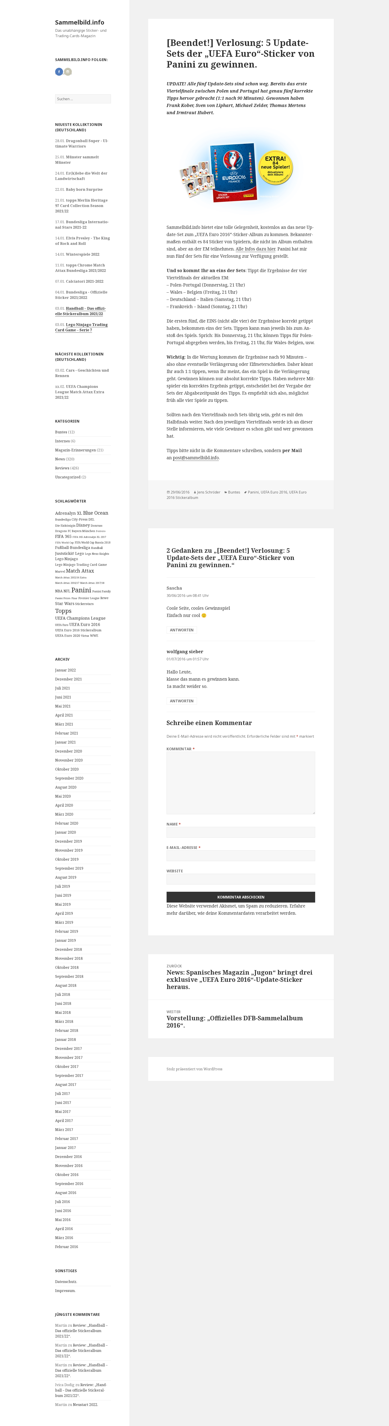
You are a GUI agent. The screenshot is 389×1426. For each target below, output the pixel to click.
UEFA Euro (61, 625)
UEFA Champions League (80, 618)
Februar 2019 (66, 931)
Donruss (96, 525)
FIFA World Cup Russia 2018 (93, 542)
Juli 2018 (62, 994)
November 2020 (69, 760)
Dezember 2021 (68, 679)
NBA (59, 591)
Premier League (89, 598)
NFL (66, 591)
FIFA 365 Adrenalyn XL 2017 (89, 537)
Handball (97, 548)
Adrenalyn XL (68, 513)
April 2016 (64, 1228)
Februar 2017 (66, 1138)
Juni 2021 (63, 697)
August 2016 (65, 1192)
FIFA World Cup (64, 542)
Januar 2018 (65, 1039)
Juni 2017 (63, 1102)
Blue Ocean (95, 512)
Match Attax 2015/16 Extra (70, 577)
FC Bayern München (81, 531)
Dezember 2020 (68, 751)
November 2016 (69, 1165)
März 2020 (64, 814)
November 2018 (69, 958)
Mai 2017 (63, 1111)
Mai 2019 (63, 904)
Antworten (182, 630)
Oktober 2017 (67, 1066)
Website (175, 871)
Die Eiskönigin (65, 525)
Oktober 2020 (67, 769)
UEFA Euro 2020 (67, 635)
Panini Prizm (62, 598)
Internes (62, 441)
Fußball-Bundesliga (72, 547)
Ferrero (101, 531)
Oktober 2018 (67, 967)
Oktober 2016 (67, 1174)
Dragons (61, 531)
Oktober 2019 (67, 859)
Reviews (62, 468)
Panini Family (101, 591)
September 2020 (69, 778)
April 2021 (64, 715)
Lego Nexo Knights (97, 553)
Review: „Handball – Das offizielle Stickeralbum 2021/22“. (81, 1331)
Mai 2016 (63, 1219)
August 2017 (65, 1084)
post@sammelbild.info (196, 458)
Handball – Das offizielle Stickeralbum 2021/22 (80, 311)
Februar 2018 (66, 1030)
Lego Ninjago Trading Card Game (81, 564)
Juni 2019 (63, 895)
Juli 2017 (62, 1093)
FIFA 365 (63, 536)
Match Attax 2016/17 (67, 583)
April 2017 (64, 1120)
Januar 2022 (65, 670)
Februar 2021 (66, 733)
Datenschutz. (66, 1281)
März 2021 (64, 724)
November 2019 (69, 850)
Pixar (74, 598)
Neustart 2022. (85, 1404)
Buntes (61, 432)
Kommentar (181, 748)
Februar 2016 (66, 1246)
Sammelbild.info (79, 22)
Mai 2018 (63, 1012)
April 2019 (64, 913)
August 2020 (65, 787)
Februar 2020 (66, 823)
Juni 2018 (63, 1003)
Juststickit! (64, 553)
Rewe (104, 598)
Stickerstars (84, 604)
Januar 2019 (65, 940)
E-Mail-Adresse (184, 847)
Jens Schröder (208, 492)
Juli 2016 (62, 1201)
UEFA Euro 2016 (84, 624)
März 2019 (64, 922)
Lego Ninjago (66, 558)
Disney (83, 525)
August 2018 (65, 985)
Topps (63, 611)
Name (174, 824)
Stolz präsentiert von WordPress (194, 1069)
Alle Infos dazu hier (255, 249)
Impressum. (65, 1290)
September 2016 (69, 1183)
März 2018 (64, 1021)
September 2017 (69, 1075)
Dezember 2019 (68, 841)
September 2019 (69, 868)
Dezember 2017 (68, 1048)
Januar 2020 (65, 832)
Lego (79, 553)
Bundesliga (63, 519)
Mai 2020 (63, 796)
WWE (94, 635)
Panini (81, 589)
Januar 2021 (65, 742)
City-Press (80, 519)
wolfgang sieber (185, 652)
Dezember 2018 (68, 949)
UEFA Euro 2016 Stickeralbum (78, 630)
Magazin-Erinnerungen (75, 450)
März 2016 (64, 1237)
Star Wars (64, 603)
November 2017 (69, 1057)
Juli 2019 (62, 886)
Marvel (60, 571)
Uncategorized (68, 477)
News (60, 459)
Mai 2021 (63, 706)
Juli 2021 (62, 688)
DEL (91, 519)
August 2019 (65, 877)
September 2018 (69, 976)
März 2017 (64, 1129)
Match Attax (80, 570)
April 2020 (64, 805)
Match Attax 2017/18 (92, 583)
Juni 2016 (63, 1210)
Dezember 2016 (68, 1156)
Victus (85, 636)
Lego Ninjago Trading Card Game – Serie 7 (81, 327)
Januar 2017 (65, 1147)
